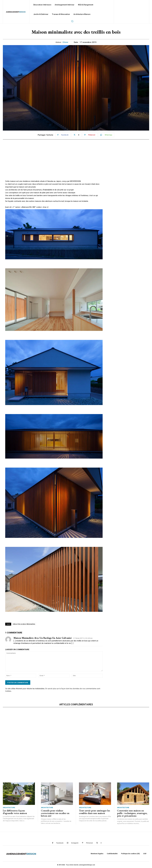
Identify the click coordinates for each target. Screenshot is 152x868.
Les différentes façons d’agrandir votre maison (15, 812)
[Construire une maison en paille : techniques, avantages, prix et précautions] (133, 793)
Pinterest (89, 843)
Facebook (59, 843)
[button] (72, 21)
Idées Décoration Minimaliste (24, 624)
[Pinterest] (83, 843)
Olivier (65, 42)
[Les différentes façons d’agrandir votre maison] (19, 793)
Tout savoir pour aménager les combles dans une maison (94, 812)
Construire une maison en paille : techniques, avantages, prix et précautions (132, 813)
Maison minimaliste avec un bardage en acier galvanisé (43, 637)
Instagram (74, 843)
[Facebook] (53, 843)
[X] (97, 843)
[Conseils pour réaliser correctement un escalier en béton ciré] (57, 793)
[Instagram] (68, 843)
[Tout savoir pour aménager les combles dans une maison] (95, 793)
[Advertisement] (54, 163)
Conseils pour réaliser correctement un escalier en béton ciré (55, 813)
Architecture (9, 807)
